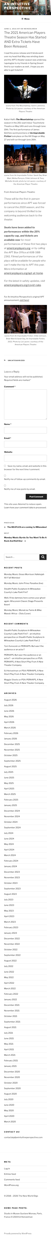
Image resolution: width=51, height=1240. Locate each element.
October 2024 (11, 822)
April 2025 (9, 788)
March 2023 (10, 922)
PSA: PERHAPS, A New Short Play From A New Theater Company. (23, 661)
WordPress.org (11, 1185)
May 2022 (9, 977)
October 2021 (10, 1016)
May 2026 (9, 716)
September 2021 (12, 1022)
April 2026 (9, 722)
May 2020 (9, 1110)
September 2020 (12, 1088)
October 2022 (10, 949)
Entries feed (10, 1174)
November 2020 (12, 1077)
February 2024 (11, 861)
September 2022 (12, 955)
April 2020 (9, 1116)
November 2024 (12, 816)
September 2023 (12, 888)
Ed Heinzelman (29, 29)
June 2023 (9, 905)
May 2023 (9, 911)
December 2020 (12, 1071)
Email (7, 438)
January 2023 (10, 933)
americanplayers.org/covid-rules (22, 285)
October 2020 (11, 1083)
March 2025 (10, 794)
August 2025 (10, 766)
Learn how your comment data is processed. (25, 507)
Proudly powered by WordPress (17, 1233)
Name (7, 424)
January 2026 (10, 738)
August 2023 (10, 894)
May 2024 (9, 844)
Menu (27, 19)
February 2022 (11, 994)
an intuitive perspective (17, 6)
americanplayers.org (18, 248)
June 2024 (9, 838)
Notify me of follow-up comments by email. (24, 479)
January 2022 (10, 999)
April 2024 (9, 849)
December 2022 (12, 938)
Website (8, 452)
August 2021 (10, 1027)
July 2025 (8, 772)
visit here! (24, 300)
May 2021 (8, 1044)
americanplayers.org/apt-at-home (23, 273)
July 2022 (8, 966)
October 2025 (11, 755)
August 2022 (10, 960)
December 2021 (11, 1005)
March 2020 (10, 1121)
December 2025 (12, 744)
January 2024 (10, 866)
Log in (7, 1168)
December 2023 (12, 872)
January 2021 (10, 1066)
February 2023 (11, 927)
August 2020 (10, 1094)
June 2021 (9, 1038)
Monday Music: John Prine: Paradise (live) (23, 583)
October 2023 (11, 883)
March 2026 (10, 727)
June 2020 (9, 1105)
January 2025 (10, 805)
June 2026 (9, 711)
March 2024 (10, 855)
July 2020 (8, 1099)
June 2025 (9, 777)
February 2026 (11, 733)
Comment (9, 386)
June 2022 (9, 972)
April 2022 (9, 983)
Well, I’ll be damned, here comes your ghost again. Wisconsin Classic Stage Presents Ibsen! (24, 601)
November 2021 (11, 1010)
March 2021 (9, 1055)
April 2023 (9, 916)
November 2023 (12, 877)
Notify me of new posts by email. (19, 489)
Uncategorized (16, 360)
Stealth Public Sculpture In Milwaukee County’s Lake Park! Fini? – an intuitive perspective (22, 633)
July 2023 (8, 899)
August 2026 (10, 700)
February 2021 (11, 1060)
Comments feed (12, 1179)
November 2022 (12, 944)
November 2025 (12, 750)
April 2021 (9, 1049)
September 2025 (12, 761)
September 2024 (12, 827)
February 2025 (11, 800)
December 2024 (12, 811)
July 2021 (8, 1033)
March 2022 (10, 988)
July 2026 (8, 705)
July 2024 (8, 833)
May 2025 (9, 783)
